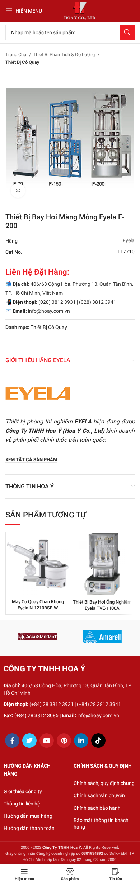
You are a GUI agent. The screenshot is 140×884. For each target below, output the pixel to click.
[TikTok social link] (98, 740)
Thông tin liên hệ (22, 804)
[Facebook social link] (12, 740)
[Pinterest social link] (64, 740)
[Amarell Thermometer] (102, 636)
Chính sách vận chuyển (99, 795)
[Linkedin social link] (81, 740)
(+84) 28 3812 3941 (99, 704)
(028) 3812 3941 (97, 302)
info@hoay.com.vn (49, 311)
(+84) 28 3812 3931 (51, 704)
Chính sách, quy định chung (104, 783)
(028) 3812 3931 (57, 302)
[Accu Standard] (37, 636)
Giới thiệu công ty (23, 791)
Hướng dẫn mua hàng (28, 816)
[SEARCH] (127, 32)
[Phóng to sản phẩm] (18, 190)
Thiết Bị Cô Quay (22, 62)
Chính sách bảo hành (97, 808)
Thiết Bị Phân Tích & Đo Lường (64, 54)
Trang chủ (16, 54)
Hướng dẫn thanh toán (29, 828)
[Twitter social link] (29, 740)
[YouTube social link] (46, 740)
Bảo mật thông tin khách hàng (101, 823)
